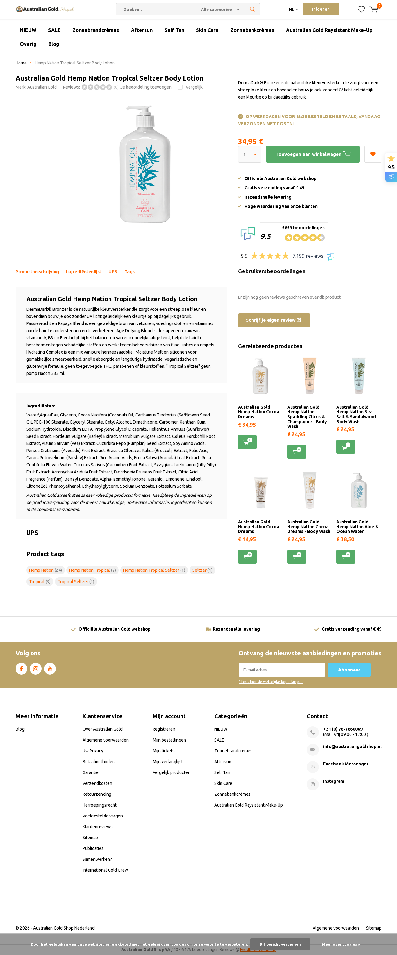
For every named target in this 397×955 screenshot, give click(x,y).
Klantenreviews (98, 826)
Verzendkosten (97, 783)
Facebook (21, 669)
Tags (129, 271)
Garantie (91, 772)
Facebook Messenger (345, 763)
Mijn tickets (164, 750)
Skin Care (207, 30)
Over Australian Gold (103, 729)
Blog (53, 44)
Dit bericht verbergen (280, 944)
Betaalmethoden (99, 761)
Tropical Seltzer (76, 581)
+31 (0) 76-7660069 (343, 729)
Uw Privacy (93, 750)
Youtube (50, 669)
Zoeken (252, 9)
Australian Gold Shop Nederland (64, 928)
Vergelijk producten (171, 772)
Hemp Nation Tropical (92, 570)
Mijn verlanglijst (168, 761)
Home (21, 62)
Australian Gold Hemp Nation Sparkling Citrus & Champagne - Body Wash (307, 417)
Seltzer (202, 570)
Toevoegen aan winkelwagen (247, 442)
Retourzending (97, 794)
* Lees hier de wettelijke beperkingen (271, 682)
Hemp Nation (45, 570)
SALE (54, 30)
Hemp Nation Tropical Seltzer (154, 570)
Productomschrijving (37, 271)
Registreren (164, 729)
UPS (113, 271)
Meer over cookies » (341, 944)
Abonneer (349, 669)
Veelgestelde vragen (103, 815)
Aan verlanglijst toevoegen (372, 154)
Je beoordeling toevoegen (146, 87)
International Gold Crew (105, 870)
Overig (28, 44)
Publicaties (93, 848)
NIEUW (28, 30)
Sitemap (90, 837)
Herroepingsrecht (100, 805)
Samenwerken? (97, 859)
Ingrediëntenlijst (83, 271)
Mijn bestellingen (169, 739)
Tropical (40, 581)
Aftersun (142, 30)
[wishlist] (361, 9)
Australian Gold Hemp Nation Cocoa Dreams (258, 412)
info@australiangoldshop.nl (352, 746)
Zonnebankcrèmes (252, 30)
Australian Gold (42, 87)
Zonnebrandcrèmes (96, 30)
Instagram (36, 669)
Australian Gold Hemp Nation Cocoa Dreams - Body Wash (308, 526)
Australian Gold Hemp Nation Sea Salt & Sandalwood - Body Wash (357, 414)
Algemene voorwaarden (106, 739)
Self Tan (174, 30)
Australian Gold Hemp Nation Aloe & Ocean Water (357, 526)
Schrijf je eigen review (271, 320)
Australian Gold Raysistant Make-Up (329, 30)
